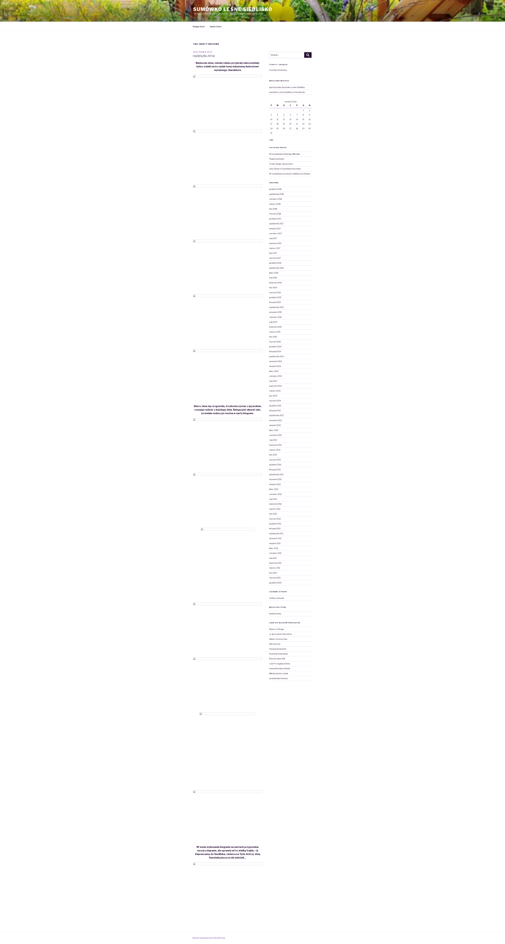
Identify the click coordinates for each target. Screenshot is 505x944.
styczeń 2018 (275, 214)
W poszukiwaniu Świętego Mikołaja (284, 154)
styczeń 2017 (275, 258)
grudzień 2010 (275, 583)
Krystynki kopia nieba (278, 654)
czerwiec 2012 (275, 494)
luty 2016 (273, 287)
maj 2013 (273, 440)
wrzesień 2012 (275, 479)
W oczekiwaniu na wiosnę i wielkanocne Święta (289, 174)
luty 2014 (273, 396)
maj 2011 (273, 558)
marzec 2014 (275, 391)
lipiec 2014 (273, 371)
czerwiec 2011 (275, 553)
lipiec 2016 (273, 273)
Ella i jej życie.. (275, 644)
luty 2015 (273, 337)
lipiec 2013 (273, 430)
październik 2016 (276, 268)
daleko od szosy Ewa (278, 639)
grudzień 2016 (275, 263)
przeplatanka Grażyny (278, 678)
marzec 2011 (274, 568)
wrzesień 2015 (275, 312)
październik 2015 (276, 307)
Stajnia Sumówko (276, 159)
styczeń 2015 (275, 342)
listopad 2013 (275, 410)
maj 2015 (273, 322)
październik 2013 (276, 415)
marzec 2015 (275, 332)
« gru (271, 139)
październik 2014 (276, 356)
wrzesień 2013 (275, 420)
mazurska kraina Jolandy (279, 668)
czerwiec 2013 (275, 435)
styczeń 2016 (275, 292)
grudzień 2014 (275, 346)
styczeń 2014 (275, 401)
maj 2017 (273, 238)
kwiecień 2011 (275, 563)
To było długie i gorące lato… (281, 164)
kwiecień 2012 (275, 504)
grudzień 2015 (275, 297)
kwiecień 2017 (275, 243)
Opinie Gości (215, 26)
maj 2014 (273, 381)
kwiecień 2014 (275, 386)
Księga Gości (199, 26)
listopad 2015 (275, 302)
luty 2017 (273, 253)
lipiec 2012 (273, 489)
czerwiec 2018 (275, 199)
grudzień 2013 (275, 406)
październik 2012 (276, 474)
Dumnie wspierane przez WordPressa (208, 938)
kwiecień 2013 (275, 445)
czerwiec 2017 (275, 233)
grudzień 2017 (275, 219)
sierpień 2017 (275, 228)
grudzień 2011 (275, 524)
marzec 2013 (274, 450)
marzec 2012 (274, 509)
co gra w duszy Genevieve (280, 634)
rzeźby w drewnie (276, 598)
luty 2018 (273, 209)
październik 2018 (276, 194)
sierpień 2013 (275, 425)
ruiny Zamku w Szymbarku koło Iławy (285, 169)
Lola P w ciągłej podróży (279, 663)
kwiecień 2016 (275, 283)
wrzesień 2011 (275, 538)
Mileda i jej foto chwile (278, 673)
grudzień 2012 (275, 464)
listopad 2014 (275, 351)
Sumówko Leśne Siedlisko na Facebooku (287, 92)
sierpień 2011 (275, 543)
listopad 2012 (275, 469)
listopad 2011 (275, 528)
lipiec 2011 (273, 548)
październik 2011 (276, 533)
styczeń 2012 (275, 519)
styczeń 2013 (275, 460)
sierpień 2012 (275, 484)
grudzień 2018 (275, 189)
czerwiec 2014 (275, 376)
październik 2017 (276, 223)
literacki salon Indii (277, 658)
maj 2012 (273, 499)
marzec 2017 (274, 248)
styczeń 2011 (275, 578)
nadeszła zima (204, 56)
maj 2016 (273, 278)
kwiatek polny (275, 613)
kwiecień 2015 (275, 327)
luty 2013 (273, 455)
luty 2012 (273, 514)
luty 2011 (273, 573)
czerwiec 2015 (275, 317)
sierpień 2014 (275, 366)
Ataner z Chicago (276, 629)
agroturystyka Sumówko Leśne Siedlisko (287, 87)
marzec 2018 (275, 204)
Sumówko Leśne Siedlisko (232, 9)
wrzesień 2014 (275, 361)
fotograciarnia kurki (277, 649)
